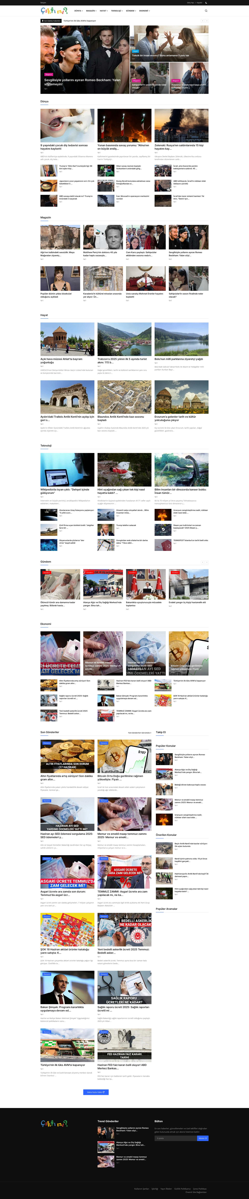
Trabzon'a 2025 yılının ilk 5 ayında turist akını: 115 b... (122, 360)
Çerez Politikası (200, 1188)
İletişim (43, 2)
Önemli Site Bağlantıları (196, 1192)
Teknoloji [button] (116, 10)
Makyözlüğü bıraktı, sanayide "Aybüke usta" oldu (188, 604)
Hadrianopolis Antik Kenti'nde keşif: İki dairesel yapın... (192, 875)
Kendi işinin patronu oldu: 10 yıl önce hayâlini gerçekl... (191, 860)
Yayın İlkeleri (166, 1188)
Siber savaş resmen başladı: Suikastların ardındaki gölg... (129, 167)
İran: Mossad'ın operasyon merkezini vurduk (132, 197)
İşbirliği (155, 1188)
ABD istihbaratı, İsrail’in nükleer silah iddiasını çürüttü (189, 182)
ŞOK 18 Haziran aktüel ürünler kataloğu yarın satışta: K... (190, 697)
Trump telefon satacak (126, 525)
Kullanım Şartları (141, 1188)
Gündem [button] (130, 10)
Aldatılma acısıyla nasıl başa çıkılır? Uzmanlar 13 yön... (188, 86)
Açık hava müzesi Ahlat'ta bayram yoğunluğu (61, 360)
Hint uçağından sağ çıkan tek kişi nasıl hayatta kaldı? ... (121, 491)
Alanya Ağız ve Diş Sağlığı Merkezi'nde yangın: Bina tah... (59, 604)
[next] (207, 20)
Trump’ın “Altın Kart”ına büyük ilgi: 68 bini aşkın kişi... (75, 167)
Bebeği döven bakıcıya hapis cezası (190, 785)
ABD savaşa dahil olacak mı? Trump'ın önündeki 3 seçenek (76, 197)
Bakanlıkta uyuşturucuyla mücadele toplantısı (101, 604)
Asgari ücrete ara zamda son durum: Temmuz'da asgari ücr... (59, 667)
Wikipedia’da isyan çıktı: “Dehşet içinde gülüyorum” (64, 491)
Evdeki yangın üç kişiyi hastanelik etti (144, 602)
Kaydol (199, 2)
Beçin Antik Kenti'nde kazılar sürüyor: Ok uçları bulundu (191, 844)
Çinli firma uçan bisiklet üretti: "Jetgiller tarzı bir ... (76, 526)
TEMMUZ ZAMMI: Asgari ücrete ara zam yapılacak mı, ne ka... (133, 712)
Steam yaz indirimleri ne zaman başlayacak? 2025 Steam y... (187, 526)
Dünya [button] (77, 10)
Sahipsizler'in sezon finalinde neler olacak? (149, 86)
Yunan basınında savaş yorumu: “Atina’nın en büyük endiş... (123, 147)
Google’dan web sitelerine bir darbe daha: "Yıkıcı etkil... (132, 541)
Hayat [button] (103, 10)
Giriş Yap (190, 2)
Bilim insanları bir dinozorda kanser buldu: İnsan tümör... (180, 491)
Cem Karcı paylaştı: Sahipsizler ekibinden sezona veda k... (141, 254)
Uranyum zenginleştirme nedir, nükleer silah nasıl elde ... (190, 511)
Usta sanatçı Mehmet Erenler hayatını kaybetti (144, 295)
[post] (85, 59)
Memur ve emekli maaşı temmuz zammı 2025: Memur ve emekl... (103, 665)
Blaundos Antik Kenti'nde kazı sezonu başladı (121, 418)
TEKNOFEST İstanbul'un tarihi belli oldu (190, 540)
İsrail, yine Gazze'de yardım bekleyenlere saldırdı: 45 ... (185, 167)
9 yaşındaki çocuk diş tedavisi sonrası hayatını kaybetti (64, 147)
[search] (206, 10)
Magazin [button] (90, 10)
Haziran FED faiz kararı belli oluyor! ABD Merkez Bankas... (133, 682)
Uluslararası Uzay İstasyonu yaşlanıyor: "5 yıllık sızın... (76, 511)
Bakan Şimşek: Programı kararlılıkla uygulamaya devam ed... (132, 697)
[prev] (202, 20)
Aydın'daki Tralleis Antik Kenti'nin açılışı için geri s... (67, 418)
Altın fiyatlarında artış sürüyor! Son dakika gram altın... (74, 682)
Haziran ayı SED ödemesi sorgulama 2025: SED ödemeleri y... (142, 665)
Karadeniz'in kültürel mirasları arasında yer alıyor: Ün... (102, 295)
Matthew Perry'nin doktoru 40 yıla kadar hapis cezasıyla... (100, 254)
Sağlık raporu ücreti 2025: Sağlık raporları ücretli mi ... (73, 697)
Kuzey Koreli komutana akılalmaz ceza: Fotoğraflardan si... (133, 182)
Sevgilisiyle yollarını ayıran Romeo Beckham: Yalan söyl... (185, 254)
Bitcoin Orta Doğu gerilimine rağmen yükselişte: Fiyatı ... (187, 667)
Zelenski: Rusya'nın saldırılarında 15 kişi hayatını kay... (179, 147)
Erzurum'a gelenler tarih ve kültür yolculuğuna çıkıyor (175, 418)
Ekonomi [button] (143, 10)
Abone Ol (203, 1138)
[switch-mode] (207, 3)
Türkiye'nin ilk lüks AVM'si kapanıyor (80, 20)
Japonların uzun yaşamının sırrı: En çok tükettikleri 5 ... (76, 182)
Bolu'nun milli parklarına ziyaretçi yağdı (179, 359)
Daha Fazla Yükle (94, 1092)
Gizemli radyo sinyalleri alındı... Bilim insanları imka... (132, 511)
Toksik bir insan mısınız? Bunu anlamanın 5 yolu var (160, 55)
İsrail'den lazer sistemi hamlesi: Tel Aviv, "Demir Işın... (188, 197)
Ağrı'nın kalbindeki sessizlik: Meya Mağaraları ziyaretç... (57, 254)
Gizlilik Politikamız (182, 1188)
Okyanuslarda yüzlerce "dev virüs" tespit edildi (71, 541)
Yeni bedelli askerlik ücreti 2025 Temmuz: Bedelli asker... (73, 712)
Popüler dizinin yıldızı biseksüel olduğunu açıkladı (55, 295)
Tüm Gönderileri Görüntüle (139, 733)
